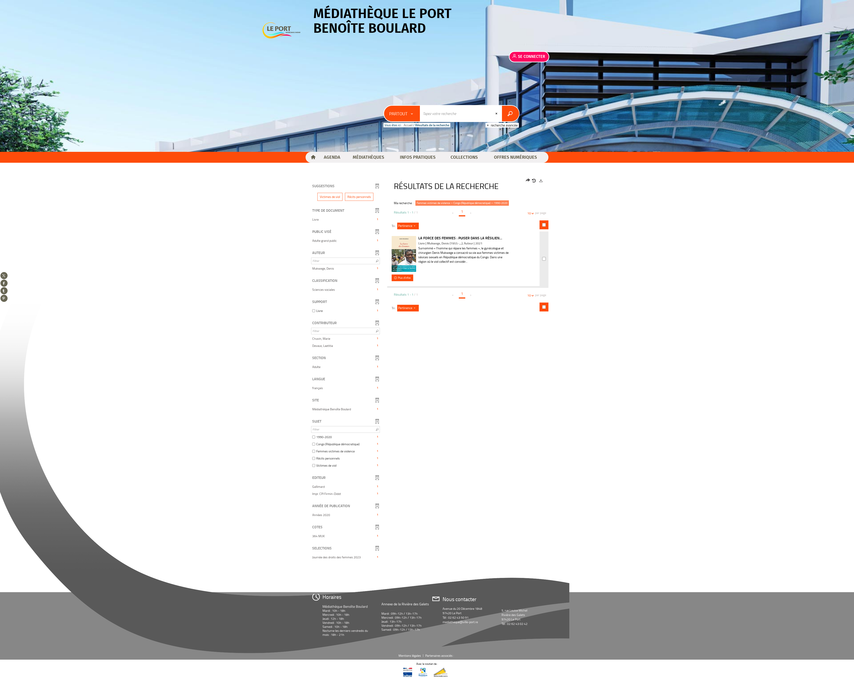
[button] (332, 157)
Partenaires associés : (440, 655)
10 (529, 213)
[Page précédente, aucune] (453, 213)
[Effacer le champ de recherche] (496, 113)
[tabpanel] (427, 369)
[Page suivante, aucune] (471, 213)
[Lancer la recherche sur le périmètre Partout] (510, 113)
